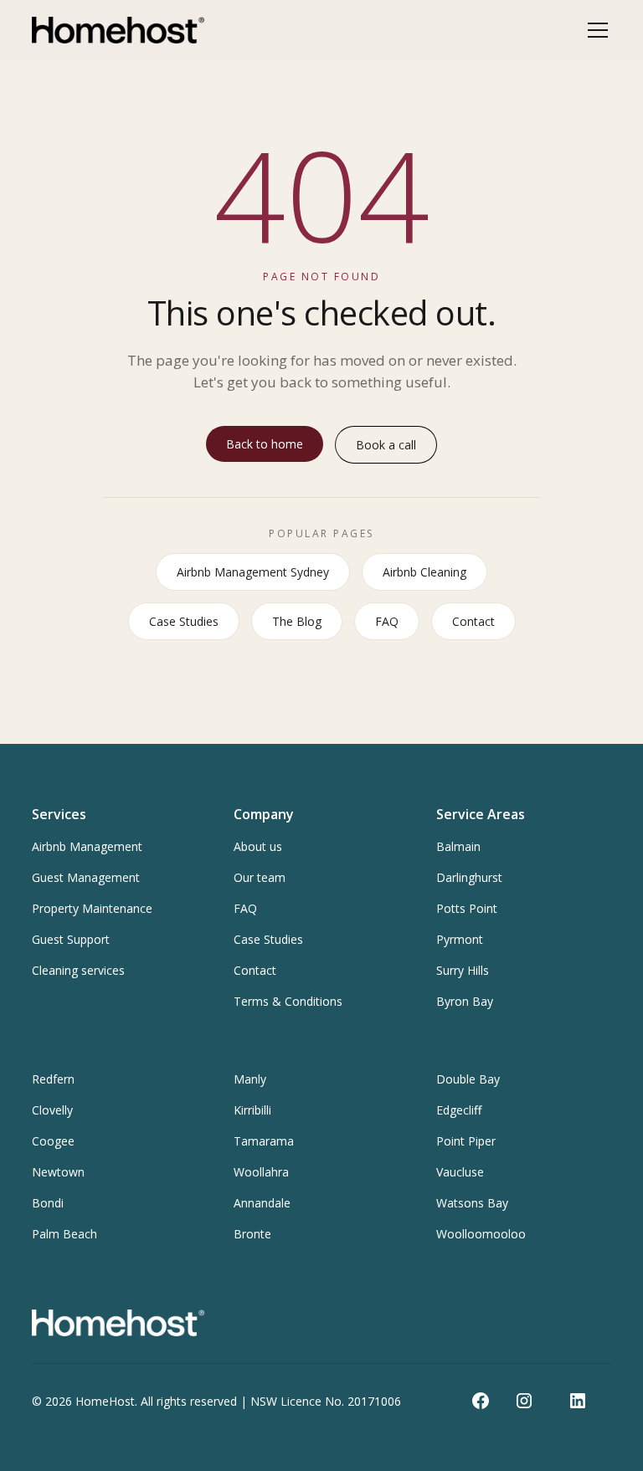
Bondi (48, 1203)
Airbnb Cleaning (424, 572)
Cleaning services (78, 970)
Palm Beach (64, 1234)
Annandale (262, 1203)
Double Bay (468, 1079)
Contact (473, 621)
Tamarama (264, 1141)
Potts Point (466, 908)
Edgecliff (458, 1110)
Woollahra (261, 1172)
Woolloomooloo (481, 1234)
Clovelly (52, 1110)
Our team (259, 877)
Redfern (53, 1079)
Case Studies (184, 621)
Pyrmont (459, 939)
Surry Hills (462, 970)
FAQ (387, 621)
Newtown (58, 1172)
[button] (594, 30)
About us (258, 846)
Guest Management (86, 877)
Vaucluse (460, 1172)
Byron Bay (464, 1001)
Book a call (386, 445)
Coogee (53, 1141)
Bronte (252, 1234)
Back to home (264, 444)
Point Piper (466, 1141)
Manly (250, 1079)
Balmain (458, 846)
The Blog (297, 621)
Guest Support (71, 939)
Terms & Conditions (288, 1001)
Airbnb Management (87, 846)
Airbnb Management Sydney (253, 572)
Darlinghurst (469, 877)
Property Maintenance (92, 908)
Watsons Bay (472, 1203)
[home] (117, 30)
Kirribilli (252, 1110)
